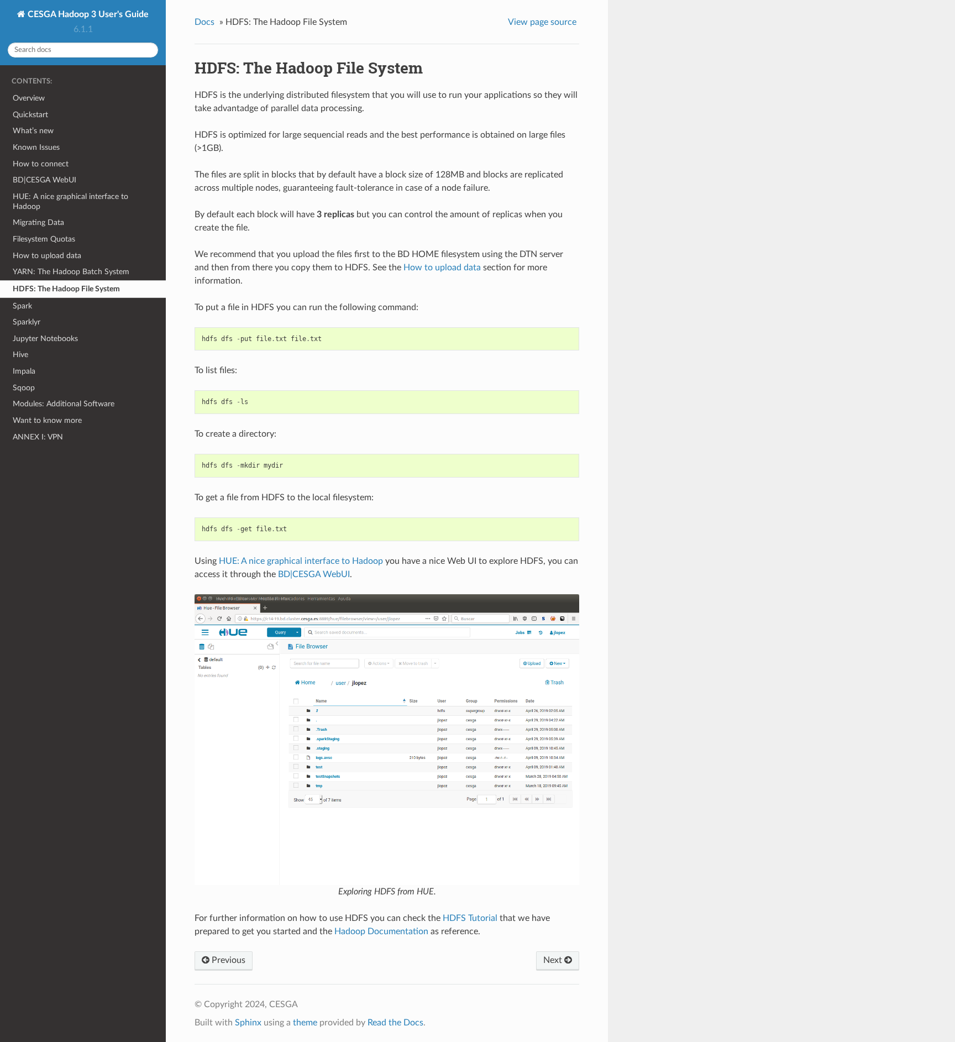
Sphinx (248, 1022)
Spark (22, 306)
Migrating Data (38, 222)
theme (305, 1022)
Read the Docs (395, 1022)
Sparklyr (26, 322)
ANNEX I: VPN (38, 437)
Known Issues (36, 147)
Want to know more (47, 420)
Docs (204, 22)
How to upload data (47, 256)
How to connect (41, 164)
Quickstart (30, 115)
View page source (542, 22)
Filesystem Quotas (44, 239)
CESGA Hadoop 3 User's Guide (87, 14)
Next (553, 960)
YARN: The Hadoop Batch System (71, 272)
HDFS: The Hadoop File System (66, 289)
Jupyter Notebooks (45, 338)
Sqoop (24, 388)
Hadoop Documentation (381, 931)
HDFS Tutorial (470, 918)
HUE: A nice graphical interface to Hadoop (70, 201)
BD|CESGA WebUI (44, 180)
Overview (29, 98)
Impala (24, 371)
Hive (20, 354)
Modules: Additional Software (63, 404)
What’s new (33, 131)
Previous (227, 960)
